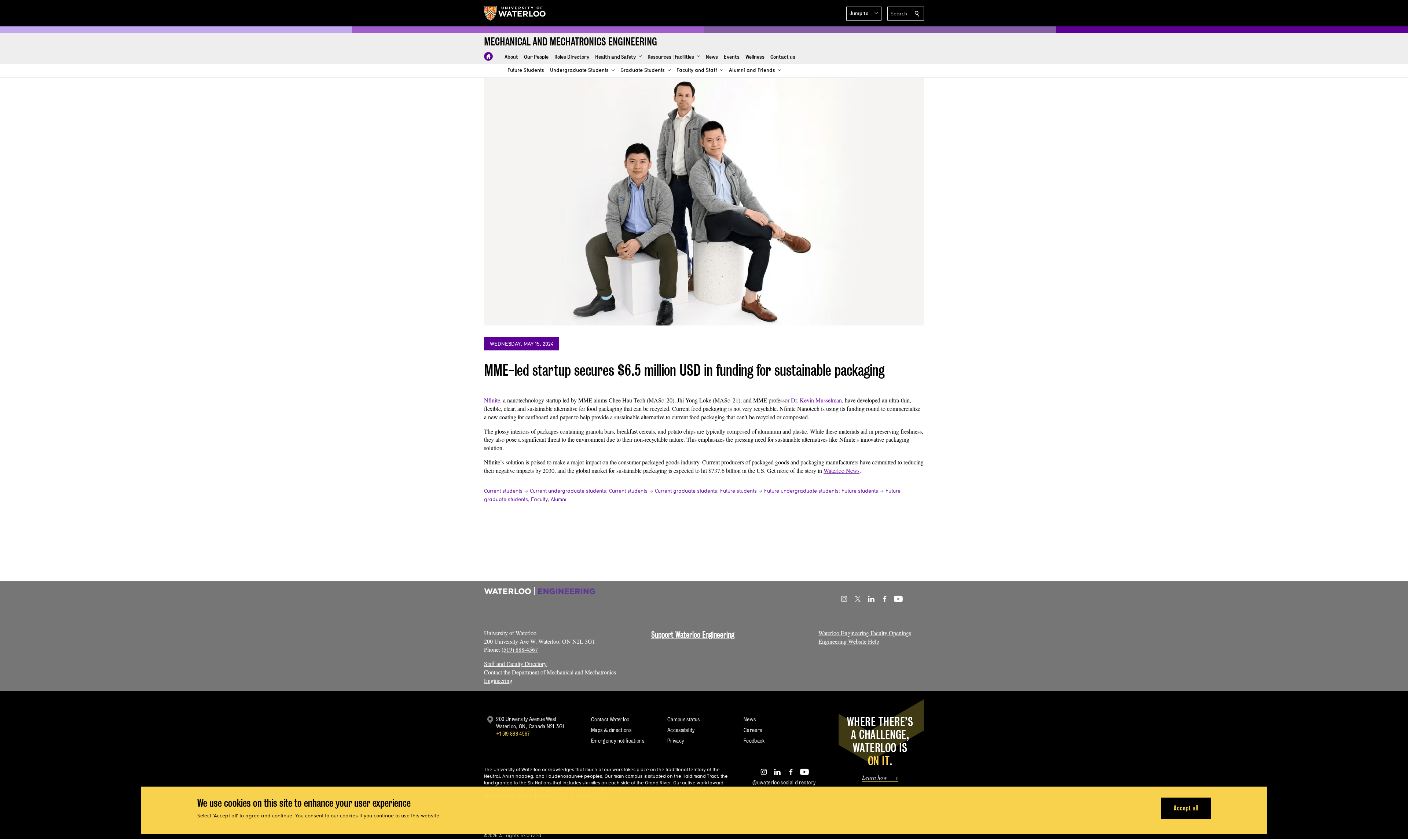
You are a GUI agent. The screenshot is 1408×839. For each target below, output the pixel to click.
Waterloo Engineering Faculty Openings (864, 633)
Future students (738, 491)
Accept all (1186, 808)
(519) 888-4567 (520, 649)
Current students (503, 491)
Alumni (558, 499)
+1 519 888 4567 (513, 734)
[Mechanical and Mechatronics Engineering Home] (488, 56)
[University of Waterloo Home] (515, 13)
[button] (864, 13)
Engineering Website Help (848, 641)
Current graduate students (686, 491)
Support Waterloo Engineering (692, 635)
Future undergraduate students (801, 491)
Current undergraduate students (568, 491)
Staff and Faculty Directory (515, 663)
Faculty (539, 499)
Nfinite (492, 400)
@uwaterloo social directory (783, 782)
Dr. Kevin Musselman (816, 400)
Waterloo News (841, 470)
